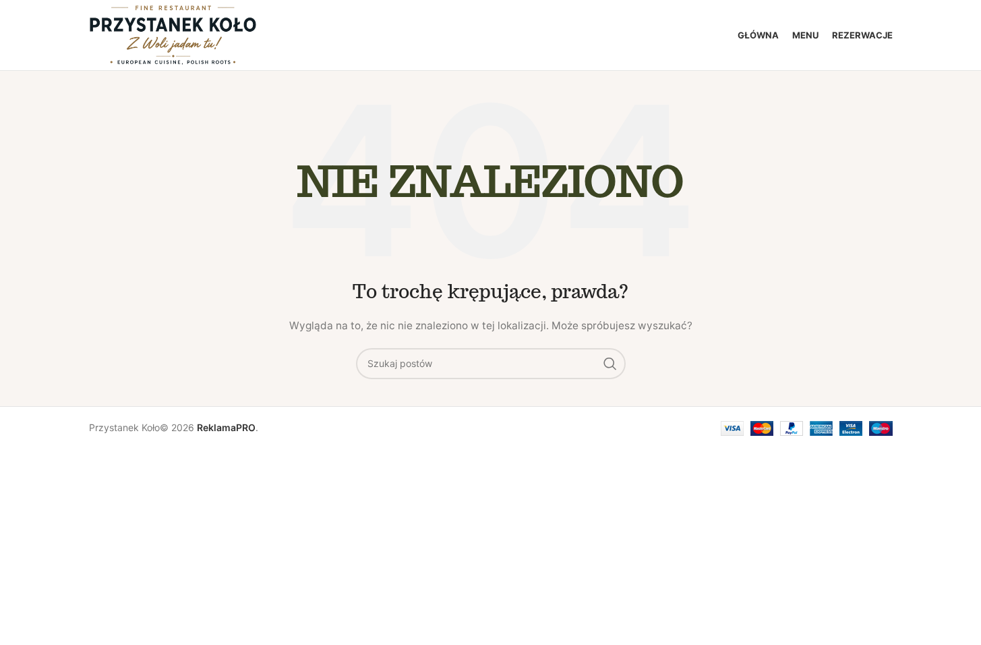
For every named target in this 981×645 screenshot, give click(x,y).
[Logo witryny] (173, 34)
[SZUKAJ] (610, 363)
